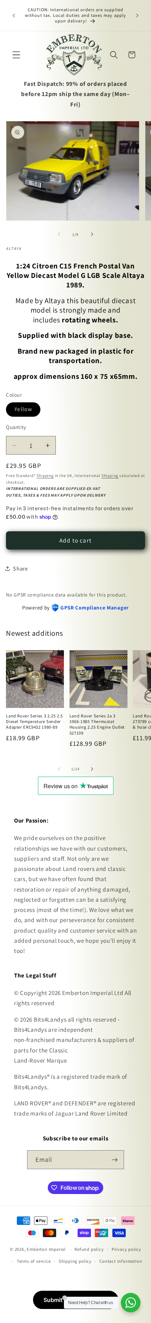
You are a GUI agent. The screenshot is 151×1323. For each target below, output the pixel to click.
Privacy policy (126, 1249)
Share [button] (20, 568)
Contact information (120, 1261)
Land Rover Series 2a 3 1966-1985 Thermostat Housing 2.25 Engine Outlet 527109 (97, 724)
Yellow (23, 409)
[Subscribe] (115, 1159)
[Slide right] (92, 234)
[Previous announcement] (13, 15)
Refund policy (89, 1249)
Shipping (45, 475)
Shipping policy (75, 1261)
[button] (16, 55)
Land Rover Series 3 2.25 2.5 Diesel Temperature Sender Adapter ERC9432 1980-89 (34, 721)
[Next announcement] (137, 15)
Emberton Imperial (46, 1249)
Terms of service (34, 1261)
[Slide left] (59, 234)
